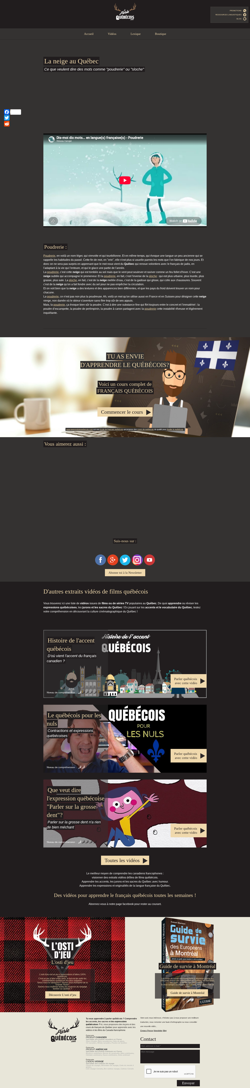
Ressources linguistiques (229, 15)
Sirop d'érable (91, 1041)
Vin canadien (91, 1043)
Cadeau (95, 1061)
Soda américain (124, 1055)
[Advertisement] (125, 101)
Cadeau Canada (127, 1069)
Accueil (89, 34)
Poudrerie (49, 255)
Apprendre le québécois (125, 387)
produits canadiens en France (110, 1039)
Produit (96, 1037)
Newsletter (158, 1031)
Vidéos (112, 34)
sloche (153, 276)
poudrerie (53, 272)
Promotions (236, 11)
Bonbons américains (94, 1053)
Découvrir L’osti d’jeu (62, 995)
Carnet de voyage (93, 1065)
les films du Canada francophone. (110, 1030)
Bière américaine (127, 1053)
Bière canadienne (105, 1041)
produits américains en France (110, 1051)
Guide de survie (125, 919)
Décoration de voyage (109, 1065)
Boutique (160, 34)
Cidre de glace (118, 1041)
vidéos (89, 1030)
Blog (240, 19)
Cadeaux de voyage (106, 1063)
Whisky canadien (104, 1043)
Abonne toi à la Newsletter (125, 572)
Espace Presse (146, 1031)
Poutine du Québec (119, 1043)
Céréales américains (94, 1055)
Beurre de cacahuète (111, 1053)
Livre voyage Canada (94, 1069)
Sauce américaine (110, 1055)
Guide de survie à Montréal (187, 966)
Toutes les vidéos (122, 860)
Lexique (136, 34)
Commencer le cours (122, 412)
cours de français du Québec (99, 1027)
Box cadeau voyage (112, 1069)
